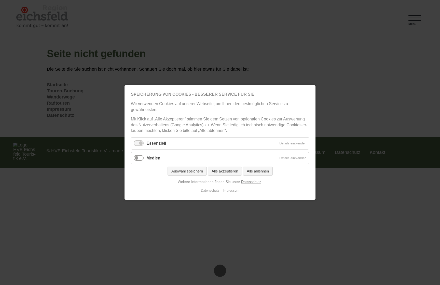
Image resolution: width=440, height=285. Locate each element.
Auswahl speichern (187, 171)
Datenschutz (251, 182)
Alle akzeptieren (225, 171)
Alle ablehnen (258, 171)
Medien (153, 158)
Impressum (231, 190)
